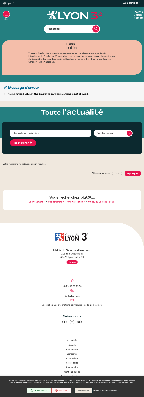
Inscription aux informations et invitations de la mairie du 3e (72, 305)
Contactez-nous (72, 296)
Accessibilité (72, 363)
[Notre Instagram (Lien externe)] (72, 322)
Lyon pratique (131, 3)
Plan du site (72, 367)
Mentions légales (72, 372)
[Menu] (6, 14)
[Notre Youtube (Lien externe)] (79, 322)
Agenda (72, 345)
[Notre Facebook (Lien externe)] (64, 322)
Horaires (72, 262)
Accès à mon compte (137, 14)
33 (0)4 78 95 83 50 (72, 286)
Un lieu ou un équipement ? (101, 202)
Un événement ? (37, 202)
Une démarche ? (56, 202)
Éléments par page (101, 173)
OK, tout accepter (40, 390)
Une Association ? (76, 202)
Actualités (72, 341)
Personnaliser (83, 390)
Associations (72, 359)
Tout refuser (62, 390)
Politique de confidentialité (105, 390)
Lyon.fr (11, 3)
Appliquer (133, 173)
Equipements (72, 350)
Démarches (72, 354)
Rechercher (53, 29)
